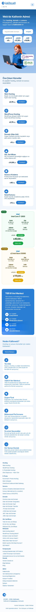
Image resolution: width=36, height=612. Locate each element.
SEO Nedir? (6, 545)
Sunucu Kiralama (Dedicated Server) (14, 489)
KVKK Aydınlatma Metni (12, 608)
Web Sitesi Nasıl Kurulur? (10, 540)
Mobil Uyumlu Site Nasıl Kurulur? (12, 543)
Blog (4, 565)
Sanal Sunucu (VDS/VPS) (10, 493)
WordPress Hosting (8, 468)
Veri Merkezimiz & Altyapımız (11, 574)
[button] (28, 31)
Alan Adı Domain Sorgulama (11, 501)
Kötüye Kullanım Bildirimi (10, 581)
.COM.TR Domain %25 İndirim (11, 554)
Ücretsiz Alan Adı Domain (10, 499)
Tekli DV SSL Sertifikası (10, 522)
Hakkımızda (6, 571)
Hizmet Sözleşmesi (19, 605)
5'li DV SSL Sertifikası (9, 524)
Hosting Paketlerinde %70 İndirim (13, 551)
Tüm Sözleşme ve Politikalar (26, 608)
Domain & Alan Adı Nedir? (10, 536)
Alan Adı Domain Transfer (10, 506)
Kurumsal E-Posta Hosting (10, 478)
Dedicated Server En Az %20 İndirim (13, 556)
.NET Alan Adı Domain (9, 513)
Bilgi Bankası (6, 563)
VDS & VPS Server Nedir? (10, 538)
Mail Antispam (7, 481)
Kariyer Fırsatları (7, 578)
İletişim (5, 583)
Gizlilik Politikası (29, 605)
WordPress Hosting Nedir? (11, 533)
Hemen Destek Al (8, 561)
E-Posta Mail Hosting (9, 470)
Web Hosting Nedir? (9, 531)
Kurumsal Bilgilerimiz (9, 576)
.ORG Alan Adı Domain (9, 516)
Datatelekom (14, 601)
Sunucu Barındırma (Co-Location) (13, 491)
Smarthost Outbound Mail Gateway (13, 483)
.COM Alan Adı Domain (9, 511)
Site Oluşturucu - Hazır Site (11, 472)
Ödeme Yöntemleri (8, 585)
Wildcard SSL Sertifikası (10, 526)
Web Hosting (6, 465)
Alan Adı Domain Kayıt (9, 504)
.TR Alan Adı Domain (9, 509)
